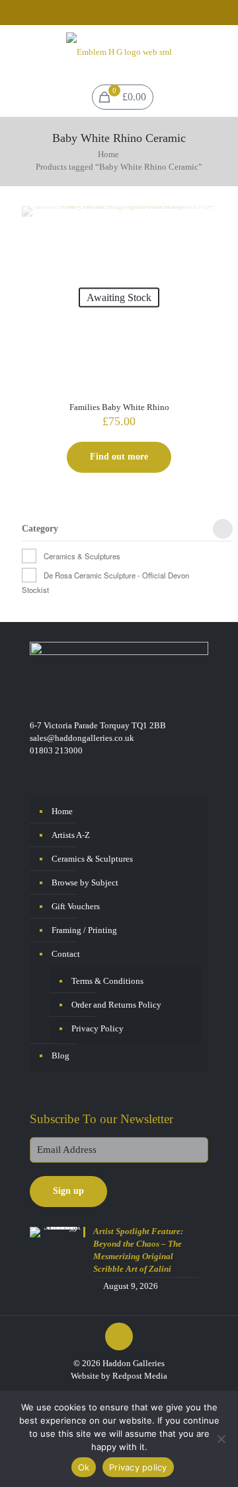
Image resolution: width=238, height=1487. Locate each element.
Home (108, 154)
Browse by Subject (85, 882)
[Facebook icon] (111, 14)
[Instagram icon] (128, 14)
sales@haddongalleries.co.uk (82, 738)
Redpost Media (139, 1376)
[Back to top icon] (119, 1336)
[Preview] (201, 240)
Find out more (119, 457)
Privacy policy (138, 1467)
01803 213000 (56, 750)
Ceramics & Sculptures (82, 556)
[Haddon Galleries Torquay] (119, 51)
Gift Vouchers (76, 906)
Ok (84, 1467)
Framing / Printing (84, 930)
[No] (221, 1438)
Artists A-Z (71, 835)
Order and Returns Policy (116, 1005)
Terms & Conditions (107, 981)
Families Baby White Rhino (119, 407)
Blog (60, 1055)
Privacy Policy (97, 1028)
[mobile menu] (220, 51)
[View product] (201, 221)
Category (40, 529)
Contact (66, 954)
